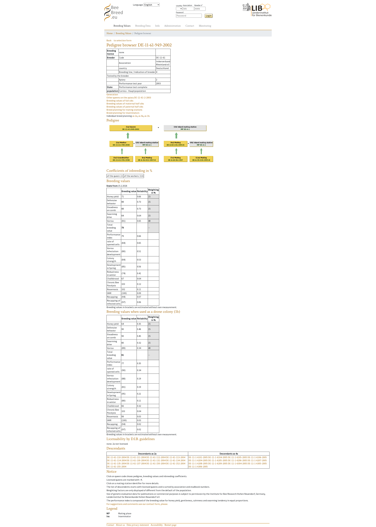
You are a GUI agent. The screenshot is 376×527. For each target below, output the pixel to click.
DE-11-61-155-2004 (116, 466)
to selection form (122, 40)
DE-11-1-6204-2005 (198, 460)
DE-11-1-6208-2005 (198, 463)
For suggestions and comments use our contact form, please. (137, 503)
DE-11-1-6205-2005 (217, 460)
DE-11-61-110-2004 (116, 457)
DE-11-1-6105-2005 (237, 457)
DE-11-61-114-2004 (116, 460)
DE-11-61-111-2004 (136, 457)
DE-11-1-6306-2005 (198, 466)
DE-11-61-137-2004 (136, 463)
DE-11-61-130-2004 (136, 460)
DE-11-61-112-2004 (156, 457)
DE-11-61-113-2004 (175, 457)
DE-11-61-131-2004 (156, 460)
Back (108, 40)
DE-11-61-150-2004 (156, 463)
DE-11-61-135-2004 (116, 463)
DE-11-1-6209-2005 (217, 463)
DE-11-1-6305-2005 (257, 463)
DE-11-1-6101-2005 (198, 457)
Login (209, 15)
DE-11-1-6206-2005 (237, 460)
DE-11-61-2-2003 (128, 97)
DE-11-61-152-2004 (175, 463)
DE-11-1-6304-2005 (237, 463)
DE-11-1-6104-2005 (217, 457)
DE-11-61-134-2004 (175, 460)
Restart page (170, 524)
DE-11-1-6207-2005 (257, 460)
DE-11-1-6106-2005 (257, 457)
